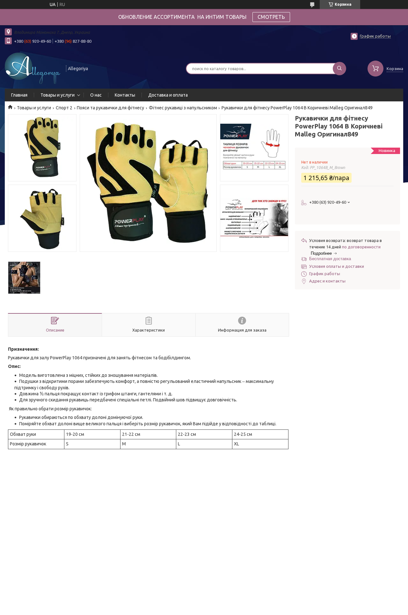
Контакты (125, 95)
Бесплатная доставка (330, 258)
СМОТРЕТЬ (271, 17)
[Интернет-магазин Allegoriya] (32, 68)
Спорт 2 (64, 107)
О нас (96, 95)
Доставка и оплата (168, 95)
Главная (19, 95)
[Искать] (339, 68)
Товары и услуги (57, 95)
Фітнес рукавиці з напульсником (183, 107)
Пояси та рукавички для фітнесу (110, 107)
